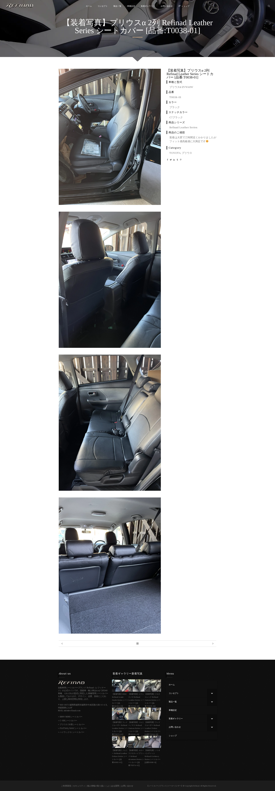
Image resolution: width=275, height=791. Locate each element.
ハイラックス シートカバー (72, 732)
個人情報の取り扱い (96, 786)
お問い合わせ (127, 786)
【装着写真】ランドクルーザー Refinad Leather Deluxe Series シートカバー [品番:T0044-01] (152, 728)
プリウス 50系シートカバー (72, 724)
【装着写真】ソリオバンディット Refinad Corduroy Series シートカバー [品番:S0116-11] (152, 756)
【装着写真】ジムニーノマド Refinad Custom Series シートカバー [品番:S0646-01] (136, 728)
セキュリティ (79, 786)
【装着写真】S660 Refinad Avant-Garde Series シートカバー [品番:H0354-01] (120, 700)
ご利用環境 (66, 786)
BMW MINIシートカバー (71, 716)
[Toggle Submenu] (212, 693)
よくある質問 (113, 786)
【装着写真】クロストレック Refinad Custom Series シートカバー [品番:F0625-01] (152, 700)
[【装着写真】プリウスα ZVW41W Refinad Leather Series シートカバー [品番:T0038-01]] (110, 204)
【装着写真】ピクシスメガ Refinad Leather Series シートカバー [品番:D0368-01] (136, 700)
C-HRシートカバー (68, 720)
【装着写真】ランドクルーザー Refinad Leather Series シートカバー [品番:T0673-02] (120, 728)
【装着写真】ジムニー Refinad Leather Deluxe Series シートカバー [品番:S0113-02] (119, 756)
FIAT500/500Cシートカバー (73, 728)
